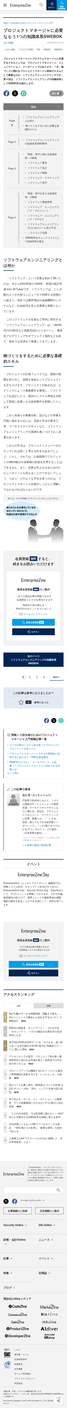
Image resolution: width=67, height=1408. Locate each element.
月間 (48, 1005)
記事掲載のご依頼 (17, 1210)
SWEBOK (58, 49)
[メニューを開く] (5, 5)
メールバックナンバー (36, 614)
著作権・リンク (21, 1354)
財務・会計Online (14, 1240)
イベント (44, 1258)
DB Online (45, 1225)
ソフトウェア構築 (37, 172)
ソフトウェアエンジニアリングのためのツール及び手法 (43, 225)
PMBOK (47, 49)
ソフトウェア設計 (37, 167)
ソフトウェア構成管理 (40, 202)
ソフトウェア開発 (26, 49)
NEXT (56, 677)
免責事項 (18, 1363)
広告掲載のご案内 (49, 1210)
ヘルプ (17, 1349)
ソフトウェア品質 (37, 232)
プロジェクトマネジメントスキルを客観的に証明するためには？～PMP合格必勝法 (34, 755)
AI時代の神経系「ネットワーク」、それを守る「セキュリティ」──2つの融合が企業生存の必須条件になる (35, 1031)
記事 (6, 1258)
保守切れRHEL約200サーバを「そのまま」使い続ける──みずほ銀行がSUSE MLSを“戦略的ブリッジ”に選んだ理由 (36, 1045)
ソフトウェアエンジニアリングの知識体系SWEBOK (42, 141)
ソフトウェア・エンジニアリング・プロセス (43, 217)
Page (12, 141)
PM (38, 49)
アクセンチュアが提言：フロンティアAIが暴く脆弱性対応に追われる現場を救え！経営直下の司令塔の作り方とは (35, 1060)
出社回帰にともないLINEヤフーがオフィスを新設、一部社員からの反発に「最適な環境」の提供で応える (35, 1127)
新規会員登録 (34, 622)
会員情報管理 (20, 1359)
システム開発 (10, 49)
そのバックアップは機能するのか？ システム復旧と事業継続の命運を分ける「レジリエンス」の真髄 (36, 1074)
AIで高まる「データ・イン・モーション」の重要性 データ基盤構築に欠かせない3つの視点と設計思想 (36, 1102)
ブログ (7, 1287)
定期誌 (43, 1273)
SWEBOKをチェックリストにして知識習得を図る (42, 239)
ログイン (35, 631)
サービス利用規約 (22, 1373)
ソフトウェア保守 (37, 182)
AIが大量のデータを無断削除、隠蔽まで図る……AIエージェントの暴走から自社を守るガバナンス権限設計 (35, 1017)
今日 (18, 1005)
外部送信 (18, 1383)
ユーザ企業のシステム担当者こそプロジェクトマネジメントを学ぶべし (34, 746)
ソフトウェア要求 (37, 162)
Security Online (13, 1225)
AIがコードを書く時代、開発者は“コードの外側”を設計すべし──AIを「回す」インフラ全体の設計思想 (36, 1088)
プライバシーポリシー (24, 1378)
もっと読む (13, 773)
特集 (6, 1273)
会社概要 (18, 1368)
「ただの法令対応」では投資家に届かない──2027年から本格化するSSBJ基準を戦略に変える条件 (36, 1115)
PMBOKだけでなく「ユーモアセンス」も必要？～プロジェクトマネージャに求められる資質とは (34, 765)
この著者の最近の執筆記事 (36, 845)
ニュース (44, 1240)
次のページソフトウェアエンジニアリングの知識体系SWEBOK (33, 659)
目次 (33, 106)
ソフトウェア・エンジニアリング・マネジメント (43, 208)
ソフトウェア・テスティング (43, 177)
